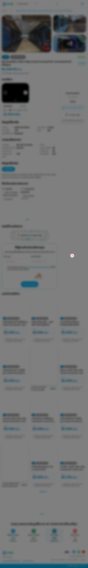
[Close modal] (72, 255)
